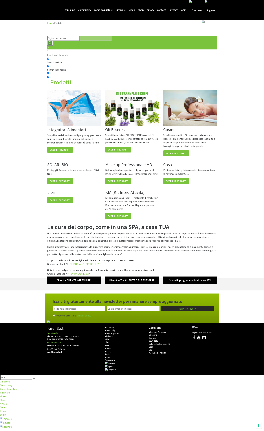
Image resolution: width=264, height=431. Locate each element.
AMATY (150, 10)
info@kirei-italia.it (54, 352)
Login (183, 10)
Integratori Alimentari (157, 332)
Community (84, 10)
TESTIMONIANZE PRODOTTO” (83, 263)
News (107, 357)
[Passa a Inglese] (210, 10)
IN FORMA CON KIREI (78, 273)
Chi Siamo (70, 10)
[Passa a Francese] (195, 10)
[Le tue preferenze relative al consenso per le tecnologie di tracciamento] (259, 426)
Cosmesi (152, 338)
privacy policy (84, 315)
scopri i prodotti (60, 149)
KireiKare (121, 10)
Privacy (173, 10)
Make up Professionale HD (159, 344)
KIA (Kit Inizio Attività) (158, 353)
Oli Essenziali (154, 335)
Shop (141, 10)
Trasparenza (110, 360)
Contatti (161, 10)
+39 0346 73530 (56, 349)
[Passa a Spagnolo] (209, 30)
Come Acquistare (103, 10)
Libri (150, 350)
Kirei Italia (52, 10)
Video (132, 10)
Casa (151, 347)
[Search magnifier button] (50, 43)
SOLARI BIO (153, 341)
